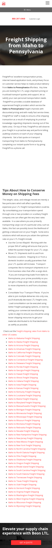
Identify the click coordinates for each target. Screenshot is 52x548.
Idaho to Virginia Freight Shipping (23, 491)
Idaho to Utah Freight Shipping (22, 484)
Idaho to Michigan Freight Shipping (24, 409)
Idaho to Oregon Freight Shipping (23, 463)
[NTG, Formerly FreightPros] (4, 3)
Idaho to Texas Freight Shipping (22, 481)
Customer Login (34, 19)
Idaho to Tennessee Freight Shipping (25, 477)
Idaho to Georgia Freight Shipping (23, 370)
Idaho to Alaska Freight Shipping (23, 342)
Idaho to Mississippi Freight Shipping (25, 416)
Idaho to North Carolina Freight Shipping (27, 449)
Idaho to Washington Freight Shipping (25, 495)
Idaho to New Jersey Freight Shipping (25, 438)
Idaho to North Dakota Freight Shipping (26, 452)
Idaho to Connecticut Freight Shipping (25, 359)
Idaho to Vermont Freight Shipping (24, 488)
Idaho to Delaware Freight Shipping (24, 363)
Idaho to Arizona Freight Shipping (23, 345)
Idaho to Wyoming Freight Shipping (24, 506)
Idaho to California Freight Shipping (24, 352)
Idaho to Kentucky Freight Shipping (24, 391)
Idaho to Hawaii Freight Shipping (23, 374)
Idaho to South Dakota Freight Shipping (26, 474)
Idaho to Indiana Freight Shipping (23, 381)
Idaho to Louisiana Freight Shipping (24, 395)
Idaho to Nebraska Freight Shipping (24, 427)
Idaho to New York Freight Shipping (24, 445)
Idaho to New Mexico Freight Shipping (25, 441)
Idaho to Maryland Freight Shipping (24, 402)
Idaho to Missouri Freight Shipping (24, 420)
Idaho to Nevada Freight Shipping (23, 431)
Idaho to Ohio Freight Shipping (22, 456)
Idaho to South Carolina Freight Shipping (26, 470)
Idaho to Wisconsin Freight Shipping (24, 502)
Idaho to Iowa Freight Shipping (22, 384)
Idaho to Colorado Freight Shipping (24, 356)
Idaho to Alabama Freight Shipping (24, 338)
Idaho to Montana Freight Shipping (24, 424)
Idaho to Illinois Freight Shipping (23, 377)
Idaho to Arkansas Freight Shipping (24, 349)
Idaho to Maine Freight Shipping (23, 399)
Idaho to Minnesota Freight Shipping (25, 413)
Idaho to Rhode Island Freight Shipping (26, 466)
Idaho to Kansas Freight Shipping (23, 388)
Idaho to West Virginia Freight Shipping (26, 499)
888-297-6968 (18, 18)
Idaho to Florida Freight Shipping (23, 367)
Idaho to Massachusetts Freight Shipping (27, 406)
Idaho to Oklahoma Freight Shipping (24, 459)
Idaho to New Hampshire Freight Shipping (27, 434)
